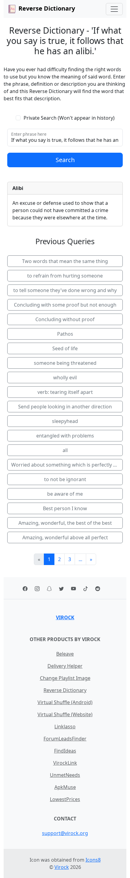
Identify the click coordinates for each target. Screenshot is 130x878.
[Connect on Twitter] (61, 588)
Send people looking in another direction (65, 406)
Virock (65, 617)
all (65, 450)
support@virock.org (65, 833)
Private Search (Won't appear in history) (69, 118)
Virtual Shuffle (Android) (65, 702)
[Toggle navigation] (114, 9)
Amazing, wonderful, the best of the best (65, 523)
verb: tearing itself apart (65, 392)
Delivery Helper (65, 666)
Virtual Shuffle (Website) (65, 714)
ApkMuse (65, 787)
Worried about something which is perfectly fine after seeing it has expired (67, 464)
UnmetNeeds (65, 775)
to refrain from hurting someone (65, 275)
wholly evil (65, 377)
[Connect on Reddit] (97, 588)
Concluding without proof (65, 319)
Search (65, 160)
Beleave (65, 653)
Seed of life (65, 348)
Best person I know (65, 508)
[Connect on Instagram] (37, 588)
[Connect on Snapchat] (49, 588)
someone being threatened (65, 363)
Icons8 (93, 859)
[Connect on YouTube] (73, 588)
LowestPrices (65, 799)
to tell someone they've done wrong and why (65, 290)
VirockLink (65, 763)
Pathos (65, 334)
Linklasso (65, 726)
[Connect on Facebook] (25, 588)
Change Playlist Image (65, 678)
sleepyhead (65, 421)
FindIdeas (65, 750)
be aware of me (65, 494)
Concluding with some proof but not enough (65, 304)
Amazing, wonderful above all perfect (65, 537)
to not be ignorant (65, 479)
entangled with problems (65, 435)
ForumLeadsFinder (65, 738)
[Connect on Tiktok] (85, 588)
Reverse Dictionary (65, 690)
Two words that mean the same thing (65, 261)
